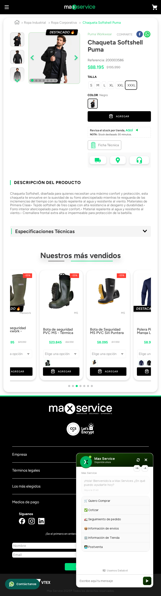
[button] (92, 103)
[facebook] (139, 34)
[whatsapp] (147, 34)
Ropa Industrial (35, 23)
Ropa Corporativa (64, 23)
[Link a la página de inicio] (17, 22)
